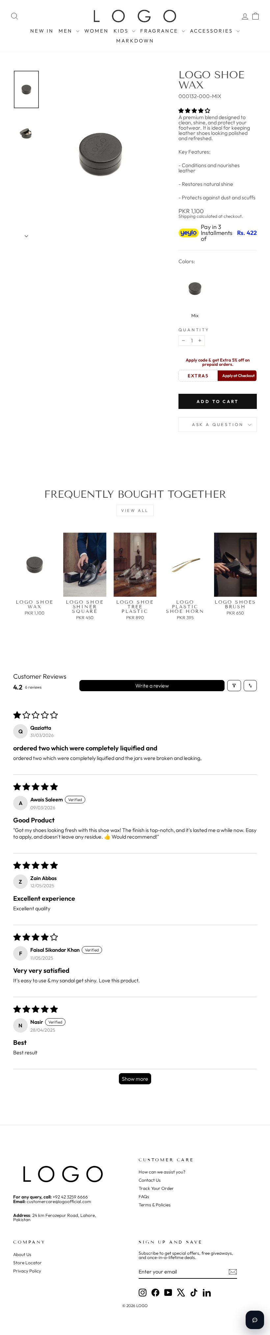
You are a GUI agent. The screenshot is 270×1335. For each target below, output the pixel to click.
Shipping (187, 216)
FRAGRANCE (160, 31)
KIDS (122, 31)
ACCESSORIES (212, 31)
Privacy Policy (27, 1271)
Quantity (193, 330)
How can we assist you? (162, 1172)
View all (135, 510)
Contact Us (150, 1180)
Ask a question (218, 424)
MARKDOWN (135, 41)
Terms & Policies (155, 1205)
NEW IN (42, 31)
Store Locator (27, 1263)
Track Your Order (156, 1188)
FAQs (144, 1196)
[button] (194, 110)
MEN (66, 31)
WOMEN (96, 31)
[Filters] (234, 685)
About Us (22, 1254)
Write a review (152, 685)
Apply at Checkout (238, 375)
